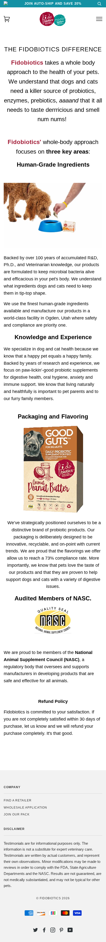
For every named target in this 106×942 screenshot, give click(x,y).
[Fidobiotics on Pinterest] (61, 931)
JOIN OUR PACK (17, 814)
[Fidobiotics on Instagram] (52, 931)
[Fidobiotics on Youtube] (70, 931)
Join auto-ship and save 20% (53, 3)
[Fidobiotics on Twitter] (35, 931)
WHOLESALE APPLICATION (25, 807)
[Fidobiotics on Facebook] (44, 931)
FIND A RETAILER (18, 800)
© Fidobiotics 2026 (53, 898)
